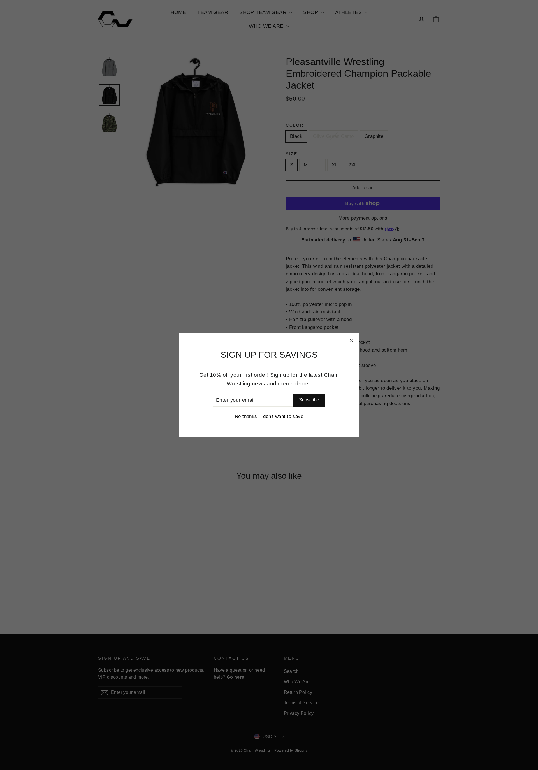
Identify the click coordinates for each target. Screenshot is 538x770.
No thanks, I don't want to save (269, 416)
